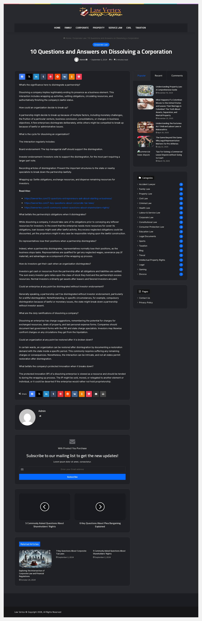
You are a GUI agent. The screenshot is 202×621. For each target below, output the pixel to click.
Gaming (142, 269)
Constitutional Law (148, 222)
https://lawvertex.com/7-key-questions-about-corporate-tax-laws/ (59, 203)
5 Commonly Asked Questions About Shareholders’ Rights (109, 552)
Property (98, 28)
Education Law (146, 231)
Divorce (143, 274)
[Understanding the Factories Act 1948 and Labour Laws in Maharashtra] (145, 127)
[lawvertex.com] (101, 12)
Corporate (82, 28)
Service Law (115, 28)
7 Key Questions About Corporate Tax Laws (71, 552)
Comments (177, 75)
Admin (82, 60)
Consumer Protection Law (151, 227)
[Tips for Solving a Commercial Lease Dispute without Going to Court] (145, 155)
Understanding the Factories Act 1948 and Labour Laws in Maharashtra (169, 126)
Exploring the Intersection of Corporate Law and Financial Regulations (32, 573)
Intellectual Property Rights (152, 260)
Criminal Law (145, 203)
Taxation (140, 28)
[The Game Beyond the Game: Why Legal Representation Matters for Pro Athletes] (145, 141)
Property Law (145, 194)
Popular (142, 75)
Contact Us (144, 298)
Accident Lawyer (147, 184)
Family (68, 28)
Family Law (144, 189)
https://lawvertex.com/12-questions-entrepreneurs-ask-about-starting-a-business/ (68, 198)
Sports (142, 241)
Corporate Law (79, 38)
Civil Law (143, 198)
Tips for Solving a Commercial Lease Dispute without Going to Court (169, 155)
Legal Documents (147, 236)
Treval (142, 255)
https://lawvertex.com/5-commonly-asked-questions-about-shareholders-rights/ (66, 207)
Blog (141, 250)
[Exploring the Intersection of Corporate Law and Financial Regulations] (35, 558)
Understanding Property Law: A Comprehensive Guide (169, 88)
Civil (128, 28)
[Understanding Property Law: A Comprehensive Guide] (145, 90)
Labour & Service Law (149, 212)
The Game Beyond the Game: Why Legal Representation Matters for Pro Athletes (169, 141)
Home (57, 28)
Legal (141, 265)
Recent (158, 75)
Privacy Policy (146, 302)
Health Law (144, 208)
